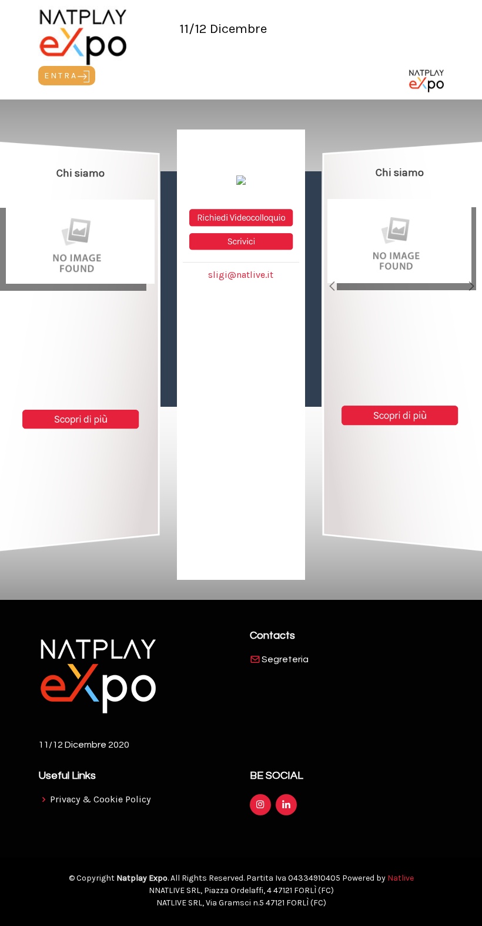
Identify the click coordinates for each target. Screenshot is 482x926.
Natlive (400, 878)
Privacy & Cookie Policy (100, 799)
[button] (333, 286)
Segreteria (285, 659)
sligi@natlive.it (240, 274)
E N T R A (61, 76)
